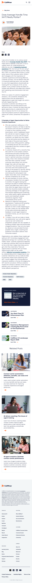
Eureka (3, 516)
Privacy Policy (5, 576)
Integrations (4, 537)
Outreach (4, 525)
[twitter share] (3, 55)
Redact (3, 530)
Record (3, 532)
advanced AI (4, 496)
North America (20, 276)
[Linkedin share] (9, 55)
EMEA (4, 279)
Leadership (18, 549)
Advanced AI (4, 513)
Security (17, 558)
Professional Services (20, 535)
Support (3, 558)
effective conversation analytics (16, 252)
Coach (3, 520)
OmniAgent (4, 528)
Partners (18, 554)
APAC (10, 279)
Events (3, 554)
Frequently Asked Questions (8, 556)
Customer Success (20, 532)
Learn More (13, 317)
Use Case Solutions (20, 518)
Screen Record (5, 535)
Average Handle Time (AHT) (18, 62)
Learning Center (5, 549)
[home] (7, 2)
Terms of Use (27, 574)
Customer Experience (8, 276)
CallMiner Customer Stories (21, 530)
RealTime (4, 523)
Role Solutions (19, 520)
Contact (17, 561)
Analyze (3, 518)
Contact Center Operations (9, 273)
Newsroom (18, 551)
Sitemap (3, 561)
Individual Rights (18, 574)
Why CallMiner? (19, 513)
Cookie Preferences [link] (6, 574)
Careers (17, 556)
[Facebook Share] (6, 55)
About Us (18, 547)
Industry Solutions (20, 516)
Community (18, 537)
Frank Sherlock (10, 21)
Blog (3, 551)
